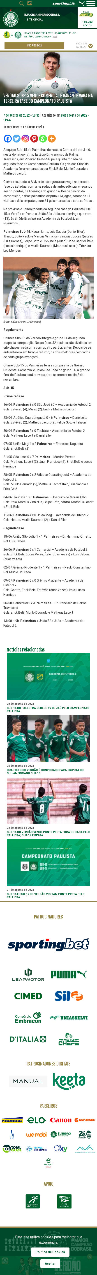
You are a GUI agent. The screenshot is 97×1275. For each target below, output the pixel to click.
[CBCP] (64, 1201)
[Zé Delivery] (85, 1134)
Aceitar (50, 1263)
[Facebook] (8, 139)
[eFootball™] (48, 1163)
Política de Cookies (50, 1252)
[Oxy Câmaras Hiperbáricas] (61, 1148)
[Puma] (69, 974)
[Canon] (61, 1120)
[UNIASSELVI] (69, 1017)
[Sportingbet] (48, 944)
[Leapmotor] (28, 974)
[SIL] (69, 996)
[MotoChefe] (69, 1039)
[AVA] (85, 1148)
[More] (52, 139)
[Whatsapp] (43, 139)
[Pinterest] (34, 139)
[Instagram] (25, 139)
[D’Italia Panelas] (28, 1039)
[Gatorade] (85, 1120)
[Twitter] (17, 139)
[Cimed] (28, 996)
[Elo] (36, 1120)
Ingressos (34, 45)
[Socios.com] (61, 1134)
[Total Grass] (12, 1148)
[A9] (12, 1134)
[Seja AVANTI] (86, 13)
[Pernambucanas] (12, 1120)
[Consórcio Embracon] (28, 1017)
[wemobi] (36, 1134)
